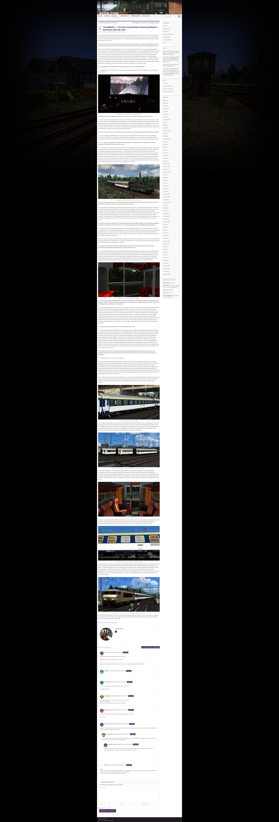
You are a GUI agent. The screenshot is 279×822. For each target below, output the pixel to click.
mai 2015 (165, 180)
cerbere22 (101, 31)
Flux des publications (167, 86)
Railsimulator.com (167, 64)
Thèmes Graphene (110, 820)
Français (105, 622)
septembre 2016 (167, 139)
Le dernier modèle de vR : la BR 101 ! (109, 22)
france (109, 622)
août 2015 (165, 174)
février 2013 (165, 235)
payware (113, 622)
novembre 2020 (166, 119)
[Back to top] (276, 819)
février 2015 (165, 188)
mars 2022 (165, 105)
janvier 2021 (165, 116)
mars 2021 (165, 111)
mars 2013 (165, 232)
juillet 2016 (165, 144)
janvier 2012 (165, 263)
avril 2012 (165, 254)
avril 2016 (165, 152)
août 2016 (165, 141)
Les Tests (115, 16)
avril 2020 (165, 125)
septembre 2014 (167, 202)
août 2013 (165, 224)
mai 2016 (165, 150)
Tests (125, 31)
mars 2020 (165, 127)
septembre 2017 (167, 130)
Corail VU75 (128, 116)
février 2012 (165, 260)
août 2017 (165, 133)
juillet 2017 (165, 136)
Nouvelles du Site (120, 31)
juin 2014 (165, 210)
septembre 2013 (167, 221)
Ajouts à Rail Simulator (168, 51)
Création (165, 26)
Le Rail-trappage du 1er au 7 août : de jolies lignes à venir (144, 22)
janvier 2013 (165, 238)
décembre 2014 (166, 194)
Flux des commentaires (168, 88)
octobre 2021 (166, 108)
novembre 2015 (166, 166)
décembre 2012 (166, 241)
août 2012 (165, 246)
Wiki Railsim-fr (125, 15)
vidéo (115, 45)
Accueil (100, 15)
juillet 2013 (165, 227)
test (117, 622)
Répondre (126, 652)
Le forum (106, 15)
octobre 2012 (166, 243)
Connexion (165, 83)
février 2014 (165, 213)
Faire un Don (146, 15)
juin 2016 (165, 147)
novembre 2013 (166, 216)
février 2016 (165, 158)
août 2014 (165, 205)
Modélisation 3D (166, 28)
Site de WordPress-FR (168, 91)
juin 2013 (165, 230)
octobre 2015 (166, 169)
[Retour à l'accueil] (139, 7)
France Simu (107, 695)
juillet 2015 (165, 177)
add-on (101, 622)
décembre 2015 (166, 163)
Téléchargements (135, 15)
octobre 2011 (166, 271)
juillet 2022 (165, 103)
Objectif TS (165, 57)
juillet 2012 (165, 249)
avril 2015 (165, 183)
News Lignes (166, 31)
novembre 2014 (166, 196)
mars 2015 (165, 185)
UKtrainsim (165, 68)
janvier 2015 (165, 191)
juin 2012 (165, 252)
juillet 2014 (165, 208)
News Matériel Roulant (168, 34)
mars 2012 (165, 257)
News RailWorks (113, 31)
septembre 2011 (167, 274)
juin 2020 (165, 122)
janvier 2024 (165, 100)
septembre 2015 (167, 172)
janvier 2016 (165, 161)
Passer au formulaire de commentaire (150, 647)
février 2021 (165, 114)
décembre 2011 (166, 265)
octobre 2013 (166, 219)
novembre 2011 (166, 268)
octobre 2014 (166, 199)
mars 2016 (165, 155)
